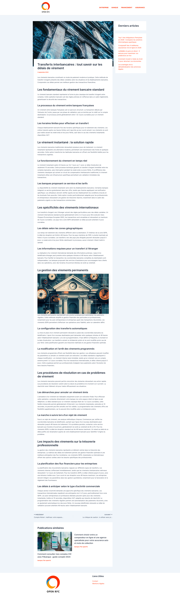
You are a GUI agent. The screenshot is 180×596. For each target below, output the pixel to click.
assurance (140, 7)
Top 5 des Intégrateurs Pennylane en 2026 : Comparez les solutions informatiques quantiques (130, 40)
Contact (95, 581)
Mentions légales (98, 583)
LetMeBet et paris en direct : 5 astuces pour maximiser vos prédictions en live (129, 53)
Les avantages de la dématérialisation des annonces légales (129, 67)
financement (126, 7)
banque (115, 7)
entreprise (104, 7)
